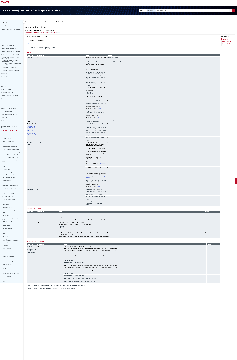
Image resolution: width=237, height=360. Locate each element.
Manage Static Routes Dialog (8, 250)
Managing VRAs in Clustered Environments (10, 79)
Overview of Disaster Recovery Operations (10, 95)
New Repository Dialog (7, 253)
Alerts (3, 166)
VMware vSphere (29, 32)
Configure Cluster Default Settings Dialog (11, 188)
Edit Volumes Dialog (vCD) (8, 233)
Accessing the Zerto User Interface (8, 48)
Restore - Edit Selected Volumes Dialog (10, 273)
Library (212, 3)
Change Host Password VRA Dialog (10, 174)
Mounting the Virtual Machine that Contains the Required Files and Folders (10, 239)
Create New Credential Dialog (8, 199)
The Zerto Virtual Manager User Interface (10, 130)
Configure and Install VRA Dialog (9, 182)
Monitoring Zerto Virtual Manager (8, 67)
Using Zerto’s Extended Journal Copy (9, 114)
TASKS (3, 281)
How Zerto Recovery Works (7, 39)
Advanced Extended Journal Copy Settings (11, 152)
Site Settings (3, 86)
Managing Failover (5, 101)
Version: (26, 30)
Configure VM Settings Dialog (8, 196)
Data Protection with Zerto (7, 111)
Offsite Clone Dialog (6, 259)
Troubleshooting (4, 120)
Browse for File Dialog (7, 172)
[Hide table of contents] (24, 22)
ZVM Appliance (36, 32)
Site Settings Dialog (6, 276)
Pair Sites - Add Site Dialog (8, 141)
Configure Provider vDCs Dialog (9, 193)
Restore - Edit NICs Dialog (8, 256)
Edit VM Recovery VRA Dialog (8, 177)
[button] (154, 10)
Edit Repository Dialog (7, 207)
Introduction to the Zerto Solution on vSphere (10, 29)
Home (26, 21)
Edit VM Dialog (5, 212)
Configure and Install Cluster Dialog (10, 185)
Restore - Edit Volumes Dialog (8, 270)
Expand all (5, 25)
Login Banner (5, 245)
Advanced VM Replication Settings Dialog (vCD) (11, 160)
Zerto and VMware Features (7, 123)
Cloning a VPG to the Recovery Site (8, 108)
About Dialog (5, 133)
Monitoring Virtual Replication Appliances (10, 70)
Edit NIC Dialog (5, 204)
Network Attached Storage (227, 41)
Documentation (56, 32)
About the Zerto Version (6, 89)
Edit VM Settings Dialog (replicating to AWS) (10, 218)
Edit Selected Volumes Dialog (8, 210)
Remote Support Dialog (7, 264)
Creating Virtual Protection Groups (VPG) (10, 54)
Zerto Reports (4, 117)
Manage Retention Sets (7, 248)
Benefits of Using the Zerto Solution (8, 45)
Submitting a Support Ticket (7, 92)
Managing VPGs (4, 73)
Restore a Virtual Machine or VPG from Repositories (10, 267)
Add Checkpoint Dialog (7, 135)
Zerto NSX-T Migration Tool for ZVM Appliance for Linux (9, 127)
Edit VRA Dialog (5, 236)
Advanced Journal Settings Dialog (9, 146)
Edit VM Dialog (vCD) (7, 215)
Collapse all (12, 25)
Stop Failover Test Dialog (7, 279)
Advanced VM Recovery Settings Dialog (10, 154)
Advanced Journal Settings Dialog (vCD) (10, 149)
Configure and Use (48, 32)
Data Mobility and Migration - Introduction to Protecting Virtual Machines (11, 64)
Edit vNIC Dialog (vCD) (7, 228)
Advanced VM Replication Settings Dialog (11, 157)
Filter (141, 10)
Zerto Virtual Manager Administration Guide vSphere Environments (41, 21)
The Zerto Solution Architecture (8, 35)
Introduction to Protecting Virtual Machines (10, 51)
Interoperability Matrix (222, 3)
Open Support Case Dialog (8, 261)
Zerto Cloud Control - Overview (8, 42)
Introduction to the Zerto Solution (8, 32)
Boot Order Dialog (6, 169)
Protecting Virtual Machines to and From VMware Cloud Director (10, 58)
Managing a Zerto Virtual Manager (8, 83)
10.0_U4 (42, 32)
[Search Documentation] (233, 10)
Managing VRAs (4, 76)
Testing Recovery (5, 98)
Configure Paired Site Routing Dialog (10, 191)
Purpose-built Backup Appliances (226, 44)
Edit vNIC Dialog (6, 225)
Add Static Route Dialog (7, 143)
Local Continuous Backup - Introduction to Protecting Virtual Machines (10, 61)
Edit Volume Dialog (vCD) (7, 201)
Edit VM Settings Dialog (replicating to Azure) (10, 222)
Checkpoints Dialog (6, 180)
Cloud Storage (225, 39)
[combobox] (188, 10)
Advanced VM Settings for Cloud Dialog (10, 163)
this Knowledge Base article (91, 169)
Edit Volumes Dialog (6, 231)
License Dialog (5, 242)
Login (231, 3)
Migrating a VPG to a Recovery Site (8, 105)
